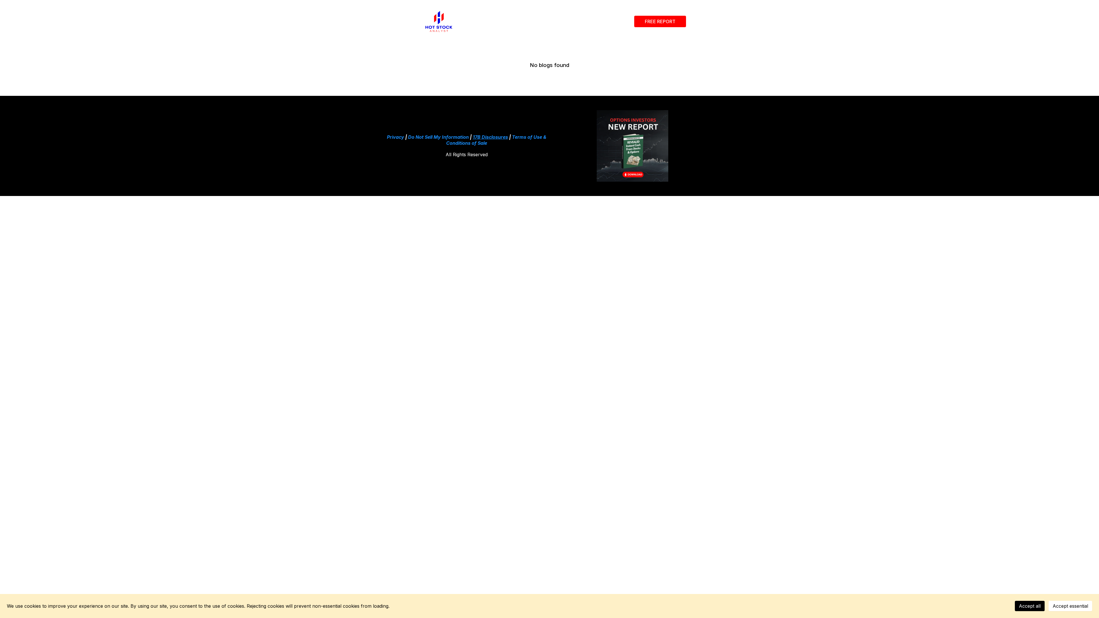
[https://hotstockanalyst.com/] (439, 21)
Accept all (1030, 606)
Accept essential (1070, 606)
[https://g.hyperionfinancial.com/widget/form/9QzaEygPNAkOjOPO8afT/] (632, 146)
